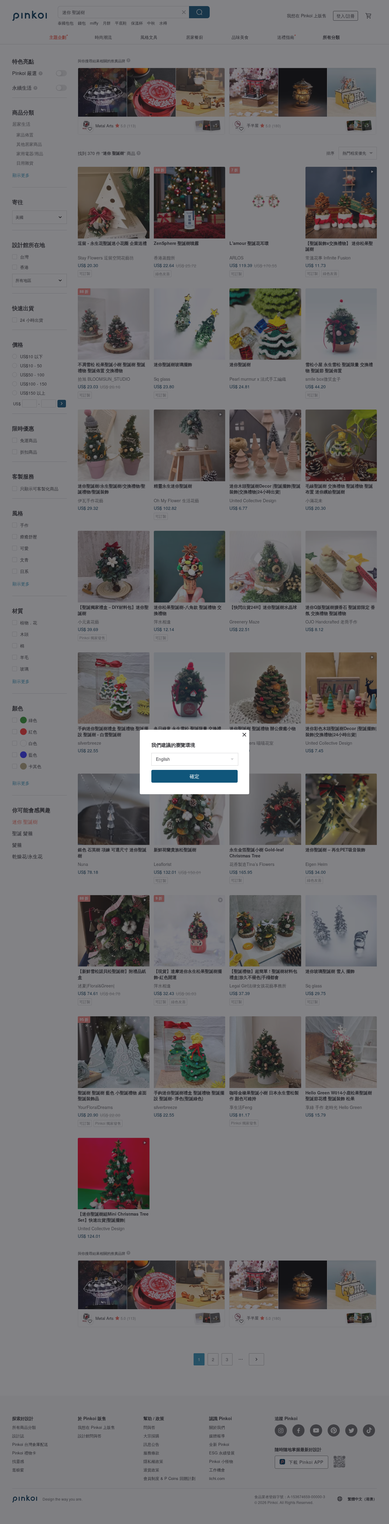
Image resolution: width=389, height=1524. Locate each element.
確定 (194, 776)
